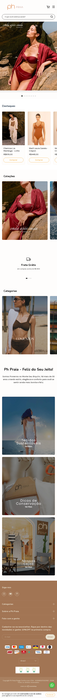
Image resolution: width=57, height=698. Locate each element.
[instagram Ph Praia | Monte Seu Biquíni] (4, 594)
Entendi (50, 695)
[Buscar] (51, 17)
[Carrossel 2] (28, 486)
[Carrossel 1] (28, 56)
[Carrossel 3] (28, 546)
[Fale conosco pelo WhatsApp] (52, 685)
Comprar (13, 160)
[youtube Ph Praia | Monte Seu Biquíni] (10, 594)
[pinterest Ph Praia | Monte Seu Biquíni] (17, 594)
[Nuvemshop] (28, 687)
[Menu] (53, 7)
